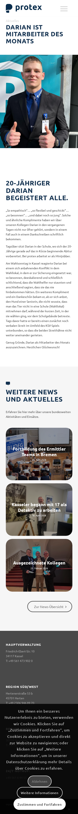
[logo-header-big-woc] (32, 8)
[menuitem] (64, 8)
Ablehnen (39, 781)
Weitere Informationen (39, 793)
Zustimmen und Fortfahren (39, 804)
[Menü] (64, 8)
